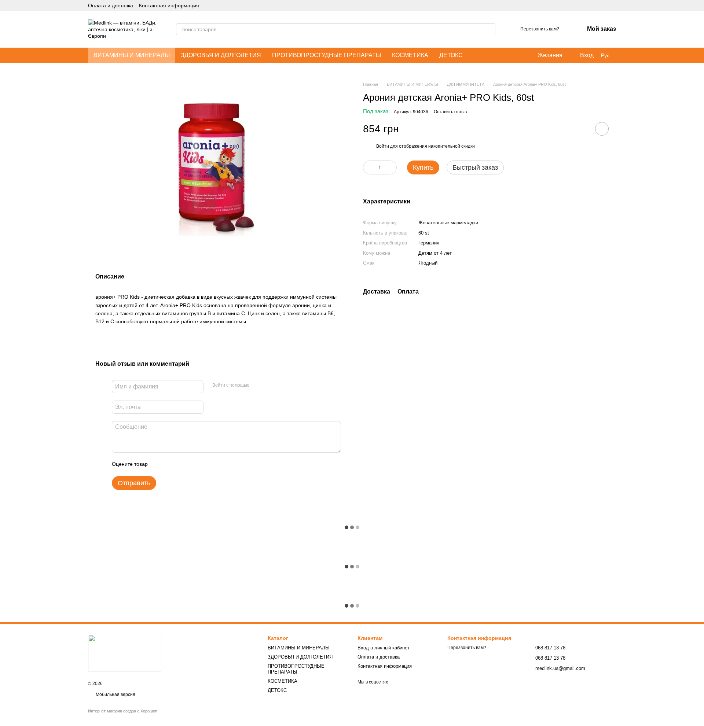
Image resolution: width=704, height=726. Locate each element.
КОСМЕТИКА (410, 55)
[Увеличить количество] (391, 167)
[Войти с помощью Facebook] (257, 385)
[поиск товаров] (489, 29)
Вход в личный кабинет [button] (384, 648)
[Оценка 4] (195, 464)
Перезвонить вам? (539, 29)
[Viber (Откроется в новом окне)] (613, 5)
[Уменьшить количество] (368, 167)
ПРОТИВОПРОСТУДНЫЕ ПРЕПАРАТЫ (326, 55)
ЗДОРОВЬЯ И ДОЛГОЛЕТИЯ (221, 55)
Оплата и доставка (110, 5)
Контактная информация (169, 5)
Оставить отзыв (450, 111)
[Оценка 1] (160, 464)
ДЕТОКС (451, 55)
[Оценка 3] (183, 464)
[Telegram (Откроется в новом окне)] (604, 5)
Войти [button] (382, 146)
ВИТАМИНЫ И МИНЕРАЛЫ (132, 55)
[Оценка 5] (207, 464)
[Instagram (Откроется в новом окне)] (595, 5)
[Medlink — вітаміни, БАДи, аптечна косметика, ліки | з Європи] (124, 652)
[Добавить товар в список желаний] (602, 129)
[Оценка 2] (171, 464)
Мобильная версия (115, 694)
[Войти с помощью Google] (269, 385)
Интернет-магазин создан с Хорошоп (122, 711)
